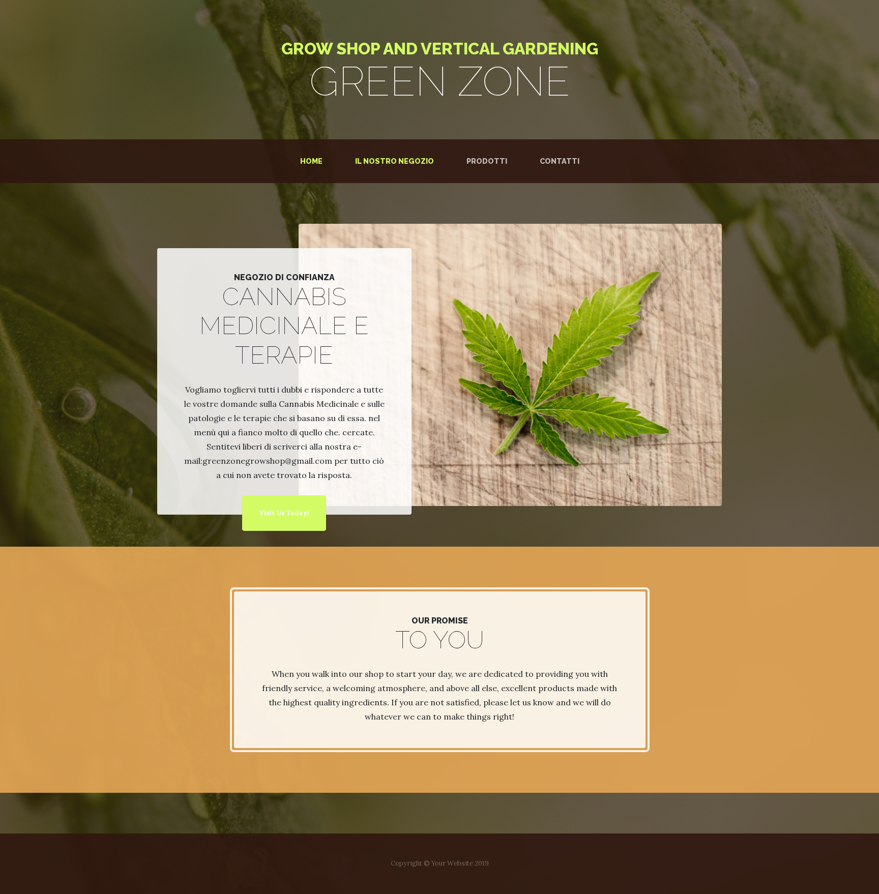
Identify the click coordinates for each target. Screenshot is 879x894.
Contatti (559, 161)
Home (313, 161)
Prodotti (486, 161)
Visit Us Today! (284, 513)
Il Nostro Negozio (394, 161)
